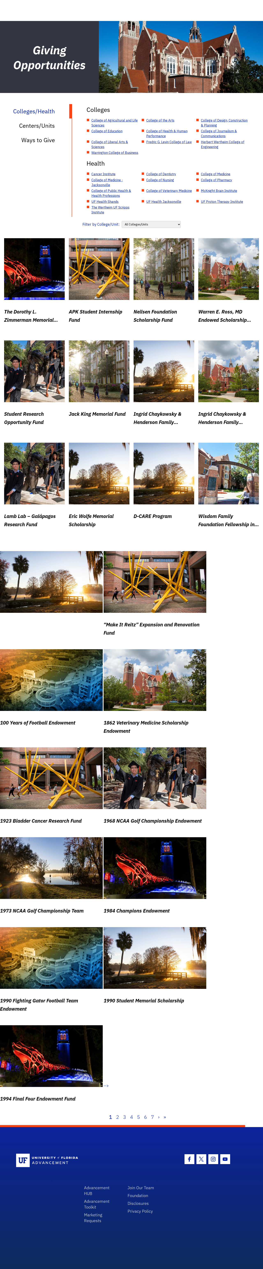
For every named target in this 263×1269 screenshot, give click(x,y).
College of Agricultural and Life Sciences (114, 122)
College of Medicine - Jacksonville (107, 182)
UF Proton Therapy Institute (222, 202)
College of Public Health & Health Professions (111, 193)
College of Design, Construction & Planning (224, 122)
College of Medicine (215, 174)
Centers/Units (37, 125)
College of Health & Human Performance (167, 133)
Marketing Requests (93, 1217)
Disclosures (138, 1203)
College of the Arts (160, 120)
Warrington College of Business (114, 153)
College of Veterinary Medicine (169, 191)
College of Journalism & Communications (219, 133)
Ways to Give (38, 140)
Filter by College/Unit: (101, 224)
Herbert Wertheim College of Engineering (222, 144)
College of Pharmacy (216, 180)
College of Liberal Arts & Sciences (109, 144)
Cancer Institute (103, 174)
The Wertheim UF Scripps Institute (110, 209)
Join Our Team (141, 1187)
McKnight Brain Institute (219, 191)
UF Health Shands (105, 202)
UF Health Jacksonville (163, 202)
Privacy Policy (140, 1211)
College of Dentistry (161, 174)
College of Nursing (160, 180)
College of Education (106, 131)
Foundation (138, 1195)
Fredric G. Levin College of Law (169, 142)
